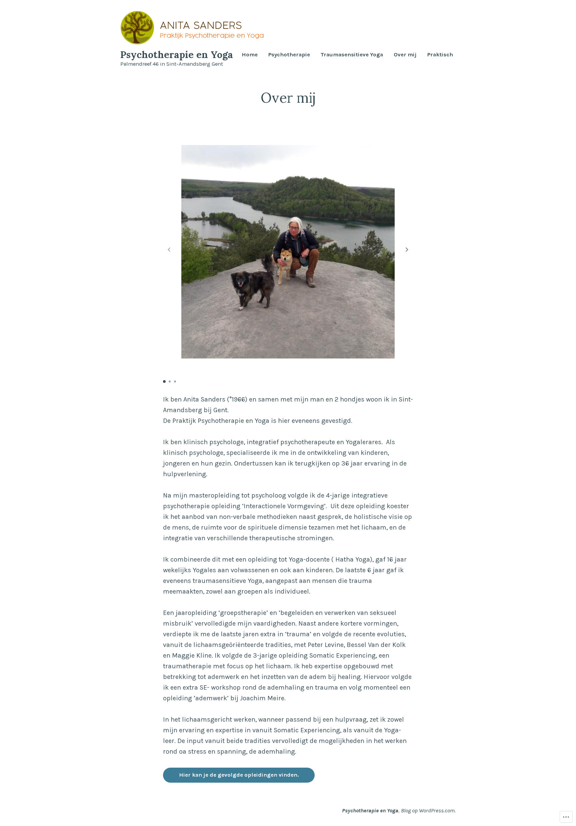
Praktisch (440, 55)
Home (250, 55)
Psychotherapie (289, 55)
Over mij (405, 55)
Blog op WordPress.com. (428, 810)
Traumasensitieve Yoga (352, 55)
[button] (407, 249)
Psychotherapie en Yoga (176, 54)
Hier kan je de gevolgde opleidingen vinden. (239, 775)
